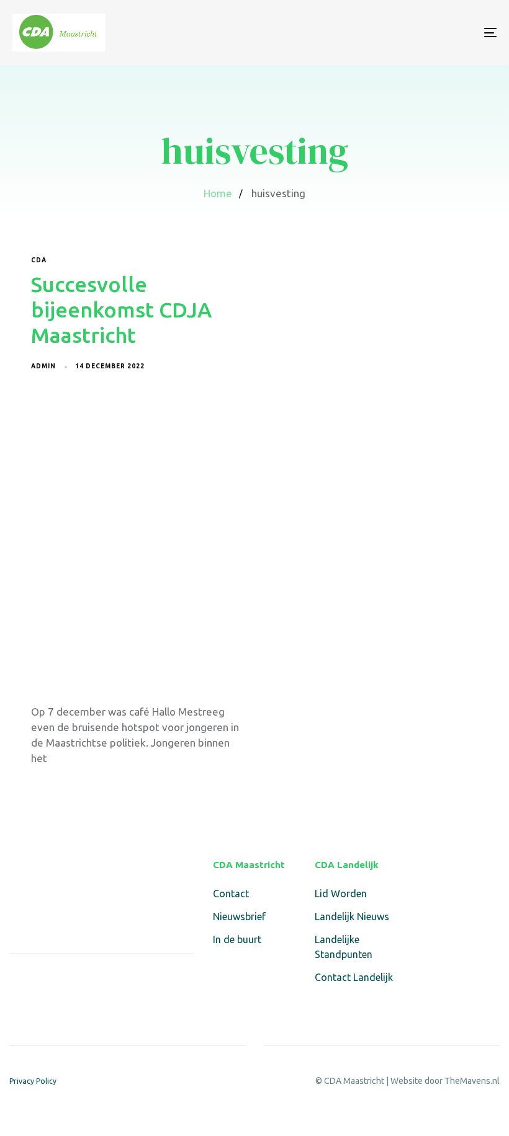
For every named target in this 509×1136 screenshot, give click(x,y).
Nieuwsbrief (239, 916)
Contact (231, 893)
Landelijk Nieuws (352, 916)
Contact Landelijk (354, 977)
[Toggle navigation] (416, 32)
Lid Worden (341, 893)
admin (43, 366)
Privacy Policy (32, 1081)
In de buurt (237, 939)
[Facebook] (17, 980)
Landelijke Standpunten (343, 947)
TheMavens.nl (472, 1081)
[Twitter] (46, 980)
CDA (39, 260)
